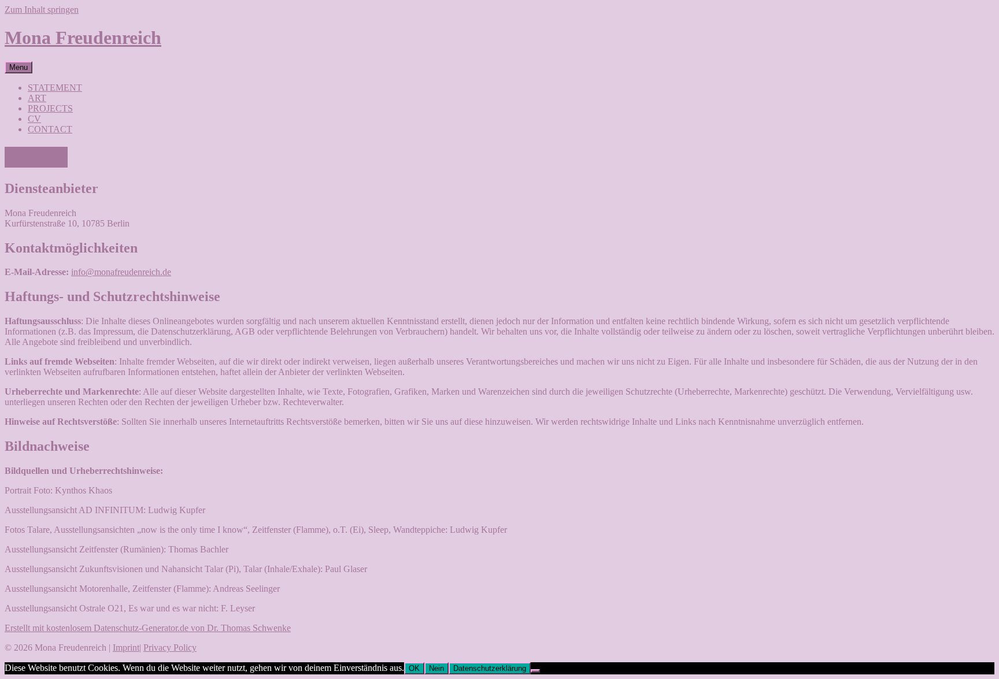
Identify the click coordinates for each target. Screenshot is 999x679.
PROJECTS (50, 108)
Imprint (126, 647)
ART (37, 98)
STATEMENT (55, 87)
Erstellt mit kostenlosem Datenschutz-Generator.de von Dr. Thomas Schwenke (148, 628)
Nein (436, 668)
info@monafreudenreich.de (121, 272)
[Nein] (535, 671)
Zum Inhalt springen (42, 9)
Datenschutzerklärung (489, 668)
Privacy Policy (170, 647)
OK (414, 668)
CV (34, 119)
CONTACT (50, 129)
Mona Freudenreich (83, 37)
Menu (18, 67)
